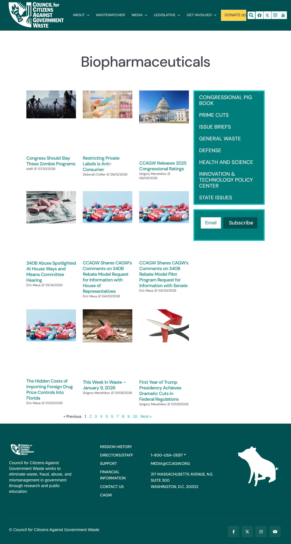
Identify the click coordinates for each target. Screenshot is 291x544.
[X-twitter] (267, 15)
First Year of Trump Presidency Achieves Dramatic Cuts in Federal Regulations (160, 390)
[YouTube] (275, 531)
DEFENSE (210, 150)
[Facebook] (259, 15)
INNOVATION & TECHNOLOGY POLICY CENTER (226, 180)
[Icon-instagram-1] (275, 15)
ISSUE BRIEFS (215, 127)
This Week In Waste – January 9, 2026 (104, 385)
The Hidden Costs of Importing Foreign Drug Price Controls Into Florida (49, 389)
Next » (146, 416)
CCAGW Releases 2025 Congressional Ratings (162, 166)
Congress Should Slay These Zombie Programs (50, 161)
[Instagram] (261, 531)
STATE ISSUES (215, 197)
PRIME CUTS (214, 115)
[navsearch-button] (251, 15)
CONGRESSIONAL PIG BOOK (225, 100)
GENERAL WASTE (220, 138)
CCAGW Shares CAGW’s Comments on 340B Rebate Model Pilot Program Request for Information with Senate (163, 274)
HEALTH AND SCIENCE (226, 162)
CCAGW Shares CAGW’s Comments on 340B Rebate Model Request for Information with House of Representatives (107, 277)
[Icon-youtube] (283, 15)
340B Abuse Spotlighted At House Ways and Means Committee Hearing (51, 271)
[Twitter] (247, 531)
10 (135, 416)
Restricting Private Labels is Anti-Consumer (101, 164)
